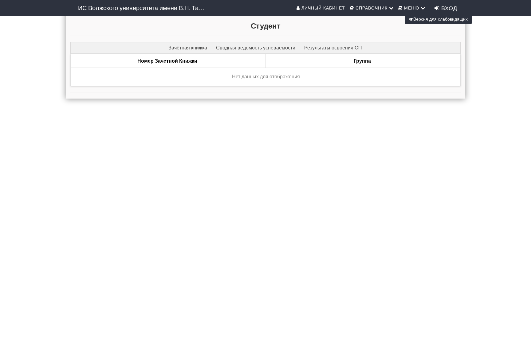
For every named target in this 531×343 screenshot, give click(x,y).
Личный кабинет (322, 8)
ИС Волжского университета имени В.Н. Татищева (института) (145, 7)
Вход (448, 8)
